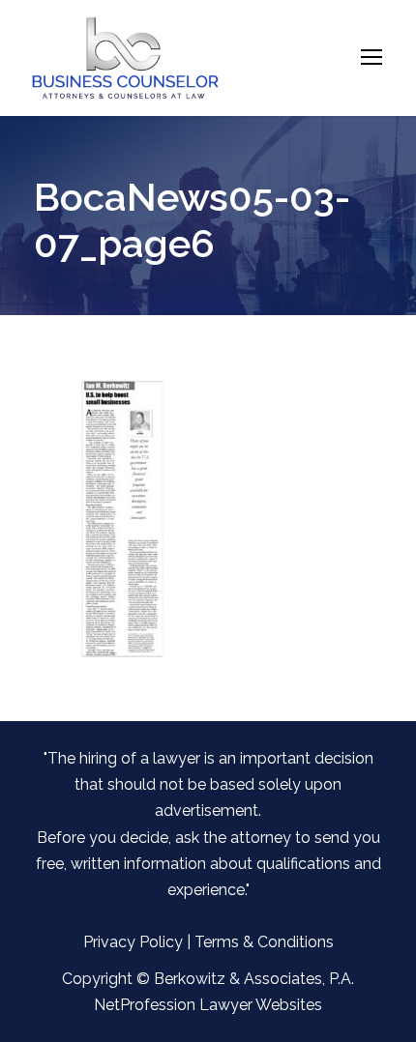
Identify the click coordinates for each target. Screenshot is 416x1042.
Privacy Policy (133, 942)
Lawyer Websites (260, 1005)
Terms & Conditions (264, 942)
